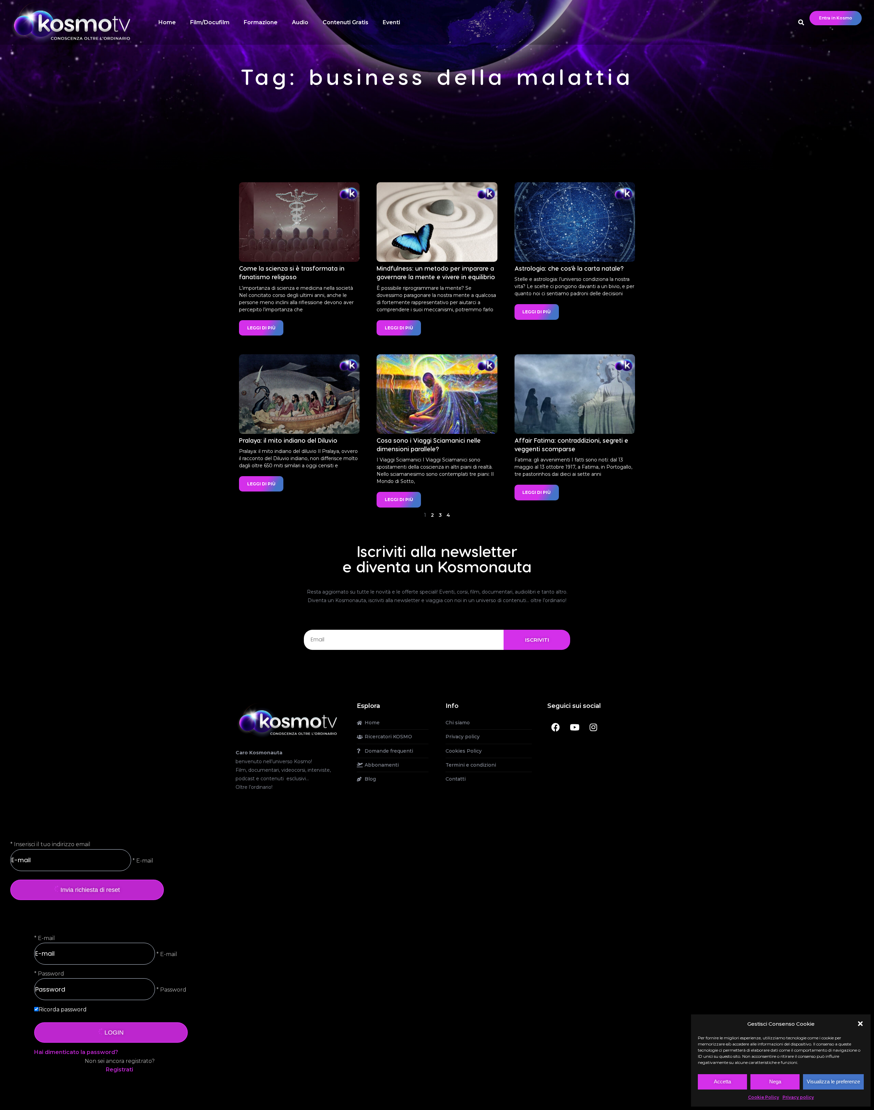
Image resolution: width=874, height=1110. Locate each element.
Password (51, 973)
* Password (170, 989)
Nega (775, 1081)
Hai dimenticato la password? (76, 1052)
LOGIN (114, 1032)
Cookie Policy (763, 1097)
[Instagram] (593, 727)
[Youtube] (574, 727)
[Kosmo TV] (288, 720)
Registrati (119, 1069)
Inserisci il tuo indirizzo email (52, 844)
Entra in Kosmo (835, 17)
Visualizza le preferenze (833, 1081)
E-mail (46, 938)
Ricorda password (63, 1009)
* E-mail (142, 860)
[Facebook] (555, 727)
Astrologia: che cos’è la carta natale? (569, 268)
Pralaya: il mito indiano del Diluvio (288, 440)
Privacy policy (798, 1097)
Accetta (722, 1081)
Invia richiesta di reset (90, 889)
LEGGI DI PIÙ (261, 327)
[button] (860, 1023)
